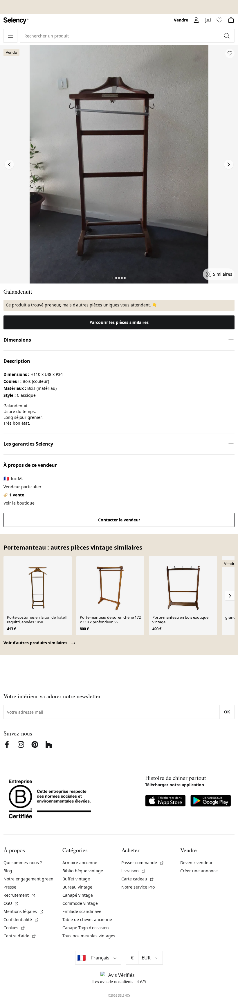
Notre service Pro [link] (138, 887)
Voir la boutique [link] (19, 503)
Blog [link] (7, 870)
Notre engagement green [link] (28, 879)
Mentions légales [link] (23, 911)
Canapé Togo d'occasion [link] (85, 927)
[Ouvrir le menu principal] (10, 36)
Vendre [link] (181, 20)
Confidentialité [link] (21, 919)
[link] (15, 20)
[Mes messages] (207, 20)
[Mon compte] (196, 20)
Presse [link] (9, 887)
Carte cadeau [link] (137, 879)
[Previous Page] (9, 164)
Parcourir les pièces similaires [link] (119, 322)
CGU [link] (11, 903)
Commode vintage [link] (80, 903)
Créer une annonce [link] (199, 870)
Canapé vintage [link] (77, 895)
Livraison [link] (133, 870)
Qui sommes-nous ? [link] (22, 862)
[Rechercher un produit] (227, 35)
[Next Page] (228, 164)
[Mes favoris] (219, 20)
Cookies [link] (14, 927)
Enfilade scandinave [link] (81, 911)
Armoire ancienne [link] (79, 862)
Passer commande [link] (142, 862)
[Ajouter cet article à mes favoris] (230, 53)
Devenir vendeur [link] (196, 862)
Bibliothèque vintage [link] (82, 870)
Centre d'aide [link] (19, 936)
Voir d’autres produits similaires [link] (35, 642)
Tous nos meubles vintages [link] (88, 936)
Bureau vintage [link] (77, 887)
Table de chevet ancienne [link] (87, 919)
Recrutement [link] (19, 895)
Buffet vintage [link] (76, 879)
